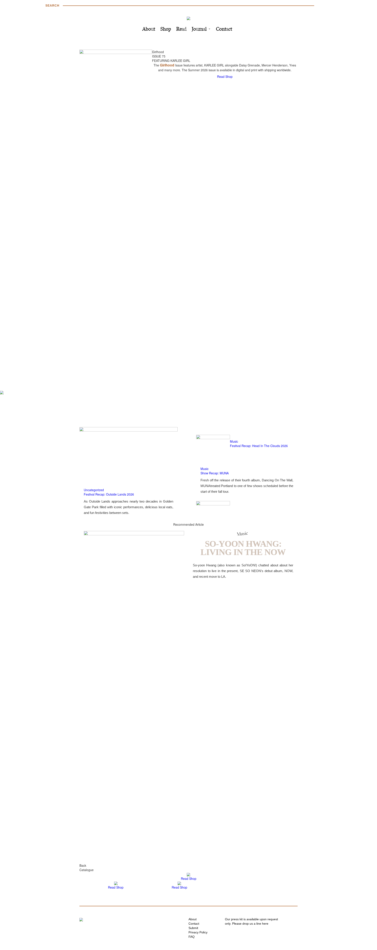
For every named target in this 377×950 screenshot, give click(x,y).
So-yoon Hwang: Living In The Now (243, 548)
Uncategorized (94, 490)
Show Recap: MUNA (214, 473)
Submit (193, 928)
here (265, 923)
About (148, 29)
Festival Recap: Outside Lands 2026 (109, 494)
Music (234, 441)
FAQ (191, 936)
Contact (224, 29)
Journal (199, 29)
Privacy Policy (197, 932)
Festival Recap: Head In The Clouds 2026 (259, 446)
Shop (165, 29)
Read (181, 29)
